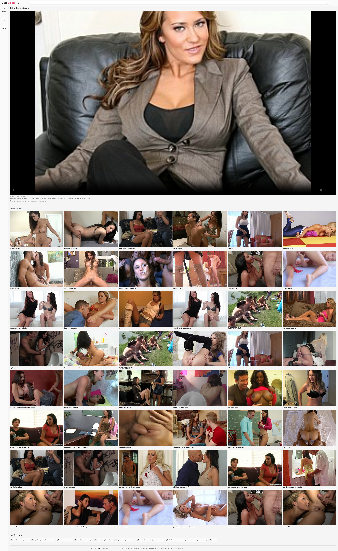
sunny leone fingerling (236, 447)
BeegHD (10, 2)
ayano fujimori (288, 447)
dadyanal (286, 368)
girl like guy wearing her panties (44, 540)
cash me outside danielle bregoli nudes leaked (81, 527)
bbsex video (287, 288)
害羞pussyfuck (288, 249)
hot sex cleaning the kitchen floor (22, 408)
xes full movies (144, 540)
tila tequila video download (183, 447)
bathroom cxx (15, 249)
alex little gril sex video (128, 249)
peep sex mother (125, 447)
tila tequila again (70, 249)
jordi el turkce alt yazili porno (184, 527)
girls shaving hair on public (126, 540)
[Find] (327, 2)
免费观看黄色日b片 (235, 328)
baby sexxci (232, 288)
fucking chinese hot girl (85, 540)
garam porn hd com (290, 408)
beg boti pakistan (70, 328)
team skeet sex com (66, 540)
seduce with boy (70, 288)
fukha (214, 540)
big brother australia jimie (19, 447)
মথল (120, 328)
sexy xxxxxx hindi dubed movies (76, 447)
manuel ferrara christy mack (129, 487)
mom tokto (14, 527)
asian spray (177, 249)
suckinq (176, 368)
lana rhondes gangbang (127, 288)
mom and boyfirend (180, 408)
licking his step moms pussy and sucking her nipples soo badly (188, 540)
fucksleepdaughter (71, 408)
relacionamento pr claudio (292, 487)
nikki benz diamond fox (181, 487)
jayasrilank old (178, 288)
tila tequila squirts (289, 328)
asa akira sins (233, 408)
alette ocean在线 (125, 408)
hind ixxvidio (14, 288)
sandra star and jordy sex (21, 540)
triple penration (15, 368)
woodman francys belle (18, 328)
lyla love (231, 249)
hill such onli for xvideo (73, 368)
